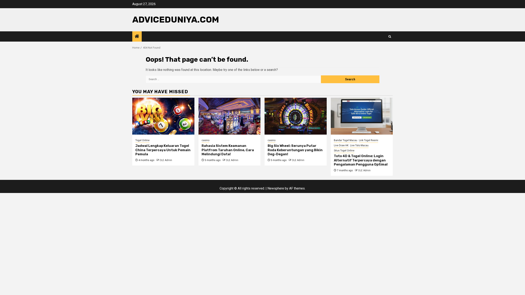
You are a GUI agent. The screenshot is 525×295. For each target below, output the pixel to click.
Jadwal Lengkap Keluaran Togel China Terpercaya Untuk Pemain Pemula (163, 150)
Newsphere (275, 188)
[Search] (389, 37)
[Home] (137, 37)
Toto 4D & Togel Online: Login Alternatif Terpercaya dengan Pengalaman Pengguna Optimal (361, 160)
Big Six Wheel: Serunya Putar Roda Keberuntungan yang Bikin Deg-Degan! (295, 150)
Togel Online (142, 140)
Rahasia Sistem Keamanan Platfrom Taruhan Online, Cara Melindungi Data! (228, 150)
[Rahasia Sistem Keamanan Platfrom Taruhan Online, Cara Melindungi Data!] (230, 116)
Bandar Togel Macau (345, 140)
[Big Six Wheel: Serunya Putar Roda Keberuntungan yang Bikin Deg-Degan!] (296, 116)
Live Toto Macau (359, 145)
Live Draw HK (341, 145)
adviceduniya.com (175, 20)
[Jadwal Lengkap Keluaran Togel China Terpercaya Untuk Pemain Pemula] (163, 116)
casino (205, 140)
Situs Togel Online (344, 150)
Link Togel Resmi (368, 140)
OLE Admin (166, 160)
